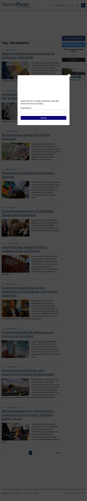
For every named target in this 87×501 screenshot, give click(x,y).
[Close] (69, 75)
